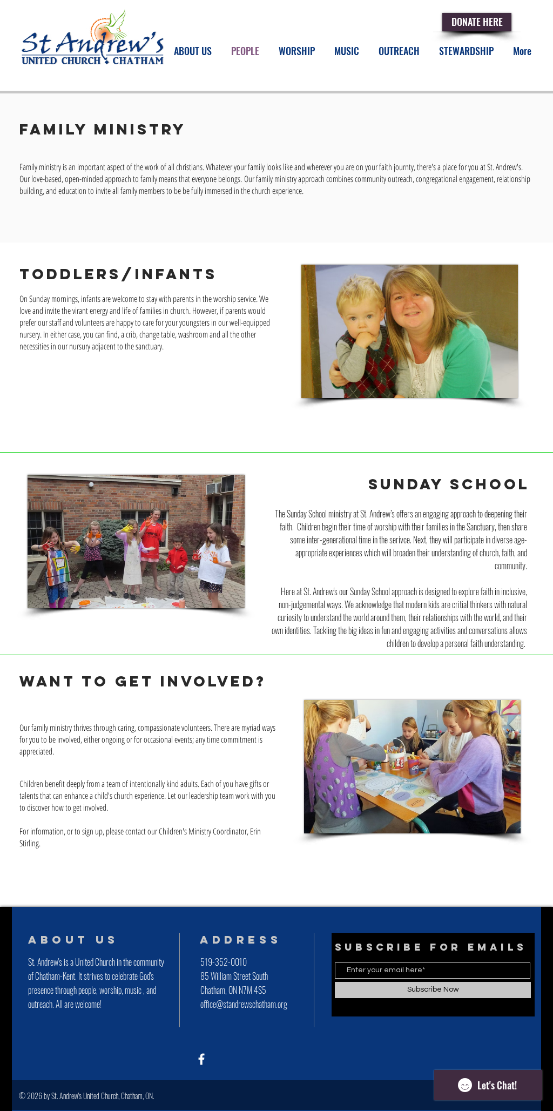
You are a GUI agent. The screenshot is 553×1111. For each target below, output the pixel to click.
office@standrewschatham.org (243, 1004)
